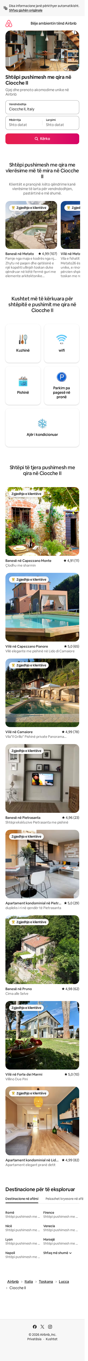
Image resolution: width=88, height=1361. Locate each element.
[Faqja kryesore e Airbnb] (8, 23)
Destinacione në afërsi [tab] (21, 1199)
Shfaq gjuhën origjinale (25, 10)
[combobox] (42, 109)
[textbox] (24, 125)
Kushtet (52, 1339)
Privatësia (34, 1339)
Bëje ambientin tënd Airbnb (53, 23)
